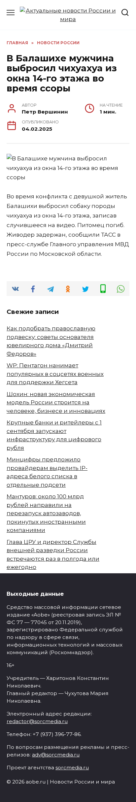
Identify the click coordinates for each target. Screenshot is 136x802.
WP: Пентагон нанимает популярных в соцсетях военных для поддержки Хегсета (55, 373)
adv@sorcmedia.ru (56, 755)
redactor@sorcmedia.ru (37, 721)
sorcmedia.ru (72, 767)
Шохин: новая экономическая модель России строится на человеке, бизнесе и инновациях (56, 402)
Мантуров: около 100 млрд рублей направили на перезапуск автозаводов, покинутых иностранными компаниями (46, 513)
